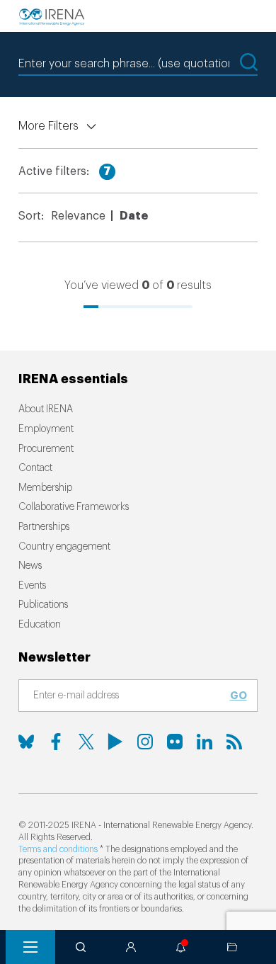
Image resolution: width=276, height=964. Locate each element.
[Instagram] (145, 741)
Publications (43, 605)
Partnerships (43, 527)
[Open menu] (30, 947)
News (30, 566)
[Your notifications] (181, 947)
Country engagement (64, 547)
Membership (45, 488)
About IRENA (45, 409)
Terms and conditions (58, 849)
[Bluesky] (26, 741)
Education (39, 625)
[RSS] (234, 741)
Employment (46, 429)
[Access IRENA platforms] (131, 947)
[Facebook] (56, 741)
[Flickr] (175, 741)
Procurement (46, 449)
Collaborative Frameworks (73, 507)
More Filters (48, 126)
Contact (35, 468)
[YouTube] (115, 741)
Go (238, 696)
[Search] (80, 947)
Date (134, 216)
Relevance (78, 216)
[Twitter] (85, 741)
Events (32, 586)
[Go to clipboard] (232, 947)
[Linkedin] (204, 741)
